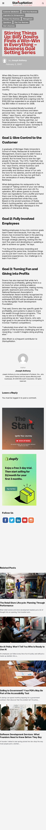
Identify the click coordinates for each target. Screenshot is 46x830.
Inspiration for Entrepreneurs (13, 15)
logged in (16, 398)
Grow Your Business (30, 12)
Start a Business (9, 26)
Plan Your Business (21, 22)
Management (28, 19)
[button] (3, 3)
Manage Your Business (11, 19)
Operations (7, 22)
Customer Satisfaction (11, 12)
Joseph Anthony (23, 371)
